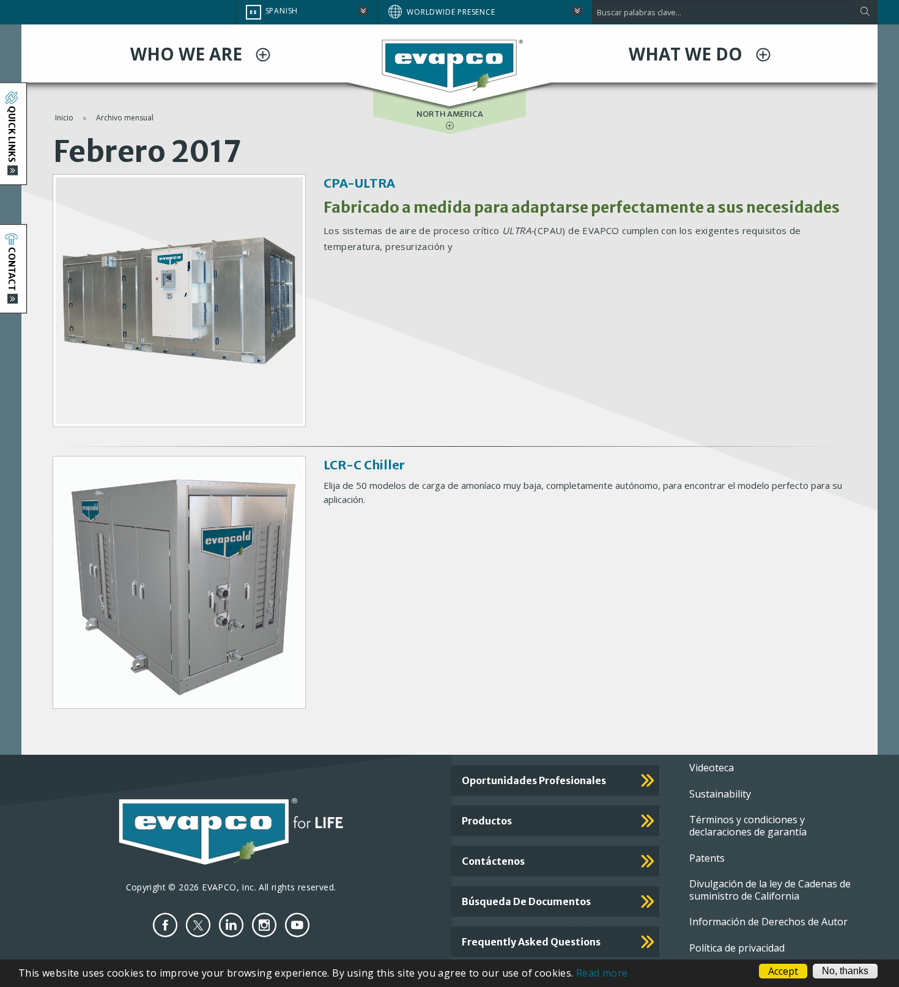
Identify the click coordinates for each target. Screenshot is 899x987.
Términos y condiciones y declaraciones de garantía (748, 825)
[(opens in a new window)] (165, 925)
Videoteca (711, 767)
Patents (707, 858)
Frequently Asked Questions (531, 942)
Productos (487, 821)
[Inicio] (449, 65)
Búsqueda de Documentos (526, 901)
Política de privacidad (737, 948)
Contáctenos (493, 861)
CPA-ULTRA (359, 183)
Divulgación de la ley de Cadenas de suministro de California (770, 890)
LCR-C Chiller (364, 464)
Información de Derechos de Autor (768, 921)
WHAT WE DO (688, 53)
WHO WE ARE (188, 53)
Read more (602, 973)
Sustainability (720, 794)
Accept (783, 971)
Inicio (64, 117)
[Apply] (864, 12)
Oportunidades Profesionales (534, 780)
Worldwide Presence (451, 12)
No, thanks (845, 971)
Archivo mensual (125, 117)
